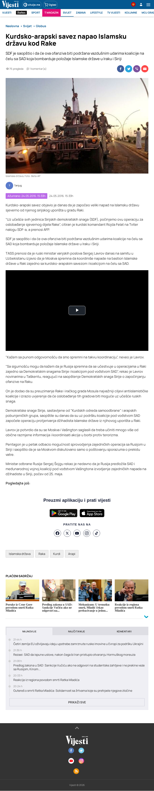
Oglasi (52, 4)
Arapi (71, 554)
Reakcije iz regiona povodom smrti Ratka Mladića (46, 680)
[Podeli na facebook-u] (120, 68)
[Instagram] (86, 533)
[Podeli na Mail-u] (144, 68)
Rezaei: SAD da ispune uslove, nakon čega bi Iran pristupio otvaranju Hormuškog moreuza (74, 655)
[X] (67, 533)
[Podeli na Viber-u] (136, 68)
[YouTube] (77, 533)
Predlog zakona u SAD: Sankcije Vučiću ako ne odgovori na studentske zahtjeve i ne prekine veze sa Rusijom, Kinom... (79, 667)
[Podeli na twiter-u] (128, 68)
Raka (41, 554)
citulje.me (34, 4)
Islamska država (20, 554)
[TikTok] (96, 533)
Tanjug (18, 185)
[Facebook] (57, 533)
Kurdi (56, 554)
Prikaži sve (77, 702)
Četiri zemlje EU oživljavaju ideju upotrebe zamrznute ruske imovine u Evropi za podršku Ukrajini (78, 644)
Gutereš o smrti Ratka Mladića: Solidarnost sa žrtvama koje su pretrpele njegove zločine (72, 691)
